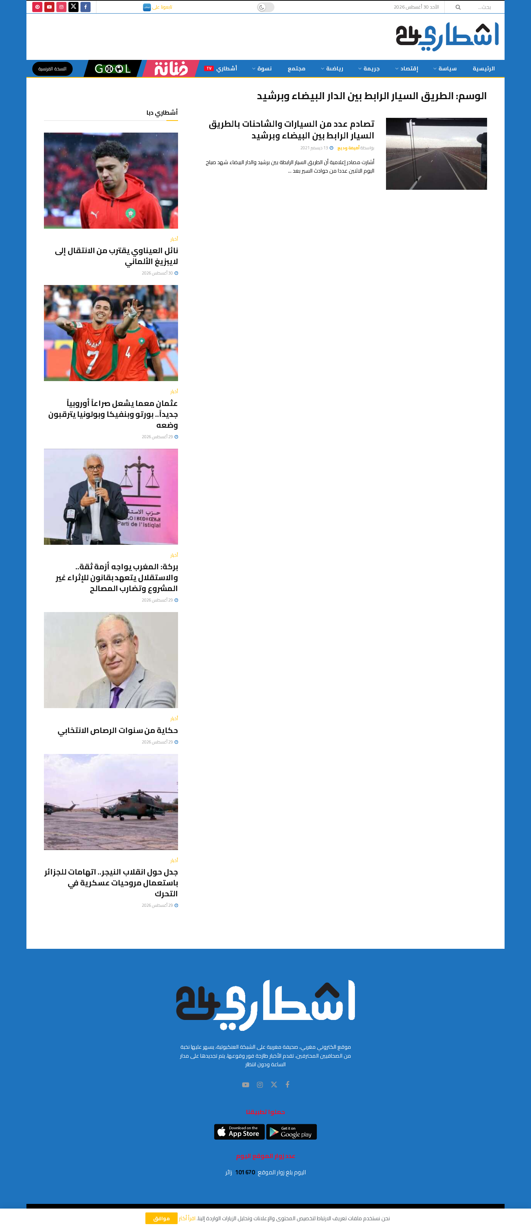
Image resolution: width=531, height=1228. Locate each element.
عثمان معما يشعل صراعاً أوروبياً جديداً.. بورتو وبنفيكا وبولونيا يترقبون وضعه (113, 414)
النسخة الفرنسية (52, 68)
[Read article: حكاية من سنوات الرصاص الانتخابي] (111, 660)
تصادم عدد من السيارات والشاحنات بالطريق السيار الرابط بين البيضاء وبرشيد (291, 129)
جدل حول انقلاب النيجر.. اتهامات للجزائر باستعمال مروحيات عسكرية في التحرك (111, 882)
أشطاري (221, 68)
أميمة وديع (348, 148)
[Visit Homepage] (447, 36)
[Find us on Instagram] (61, 7)
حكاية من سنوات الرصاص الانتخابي (118, 730)
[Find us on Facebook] (85, 7)
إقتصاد (409, 68)
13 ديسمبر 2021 (314, 148)
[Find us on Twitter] (73, 7)
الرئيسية (484, 68)
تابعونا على (161, 6)
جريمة (371, 68)
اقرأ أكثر (187, 1218)
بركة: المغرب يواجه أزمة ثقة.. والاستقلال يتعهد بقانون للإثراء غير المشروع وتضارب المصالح (117, 577)
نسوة (264, 68)
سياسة (447, 68)
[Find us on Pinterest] (37, 7)
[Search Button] (455, 7)
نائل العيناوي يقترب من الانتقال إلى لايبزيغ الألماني (116, 255)
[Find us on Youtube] (49, 7)
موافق (161, 1218)
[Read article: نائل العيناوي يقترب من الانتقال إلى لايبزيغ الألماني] (111, 181)
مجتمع (297, 68)
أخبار (174, 239)
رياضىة (334, 68)
